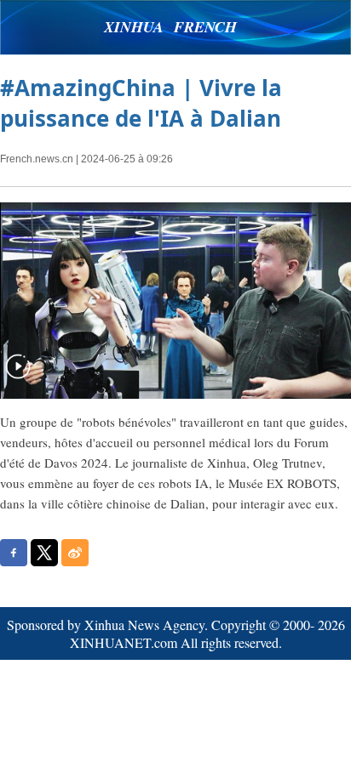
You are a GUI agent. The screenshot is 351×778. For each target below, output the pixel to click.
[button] (18, 377)
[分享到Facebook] (13, 552)
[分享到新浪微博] (75, 552)
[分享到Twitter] (44, 552)
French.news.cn (36, 159)
